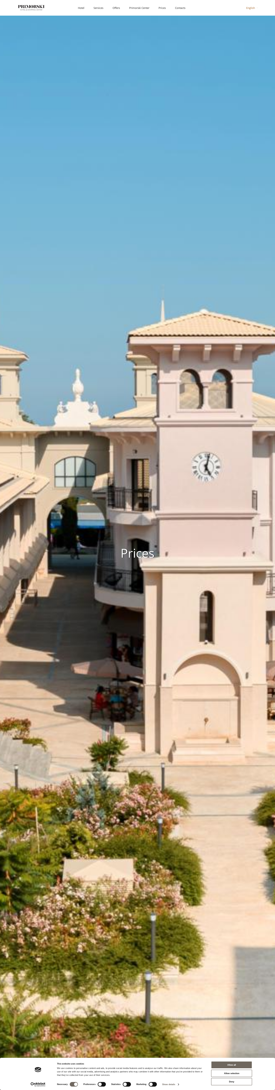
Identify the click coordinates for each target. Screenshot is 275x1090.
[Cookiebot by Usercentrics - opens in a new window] (38, 1084)
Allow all (231, 1065)
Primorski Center (139, 8)
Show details (168, 1084)
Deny (231, 1081)
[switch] (102, 1084)
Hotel (81, 8)
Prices (162, 8)
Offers (116, 8)
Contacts (180, 8)
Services (98, 8)
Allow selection (231, 1073)
